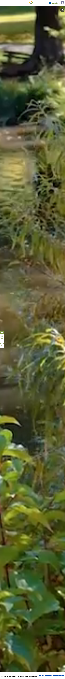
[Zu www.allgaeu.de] (50, 2)
